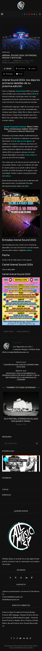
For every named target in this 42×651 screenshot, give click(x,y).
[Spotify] (34, 14)
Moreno (7, 61)
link (26, 186)
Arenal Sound (8, 331)
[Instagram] (27, 14)
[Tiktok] (36, 14)
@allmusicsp (6, 495)
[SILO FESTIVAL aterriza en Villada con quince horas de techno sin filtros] (21, 404)
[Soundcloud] (32, 14)
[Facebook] (22, 14)
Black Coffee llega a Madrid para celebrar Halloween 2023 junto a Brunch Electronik (21, 129)
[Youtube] (29, 14)
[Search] (40, 14)
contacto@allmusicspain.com (12, 597)
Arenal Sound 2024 (23, 331)
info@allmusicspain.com (10, 600)
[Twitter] (24, 14)
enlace (8, 176)
